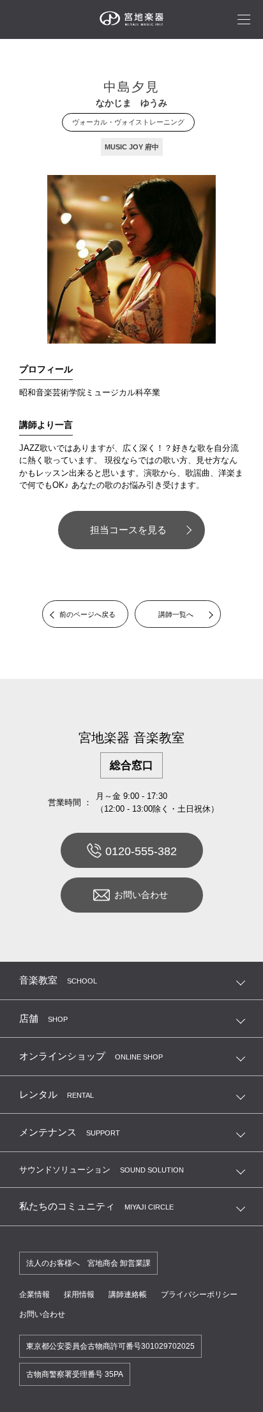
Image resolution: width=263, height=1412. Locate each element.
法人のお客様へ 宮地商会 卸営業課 (88, 1263)
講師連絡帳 (128, 1294)
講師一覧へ (175, 614)
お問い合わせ (141, 895)
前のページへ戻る (87, 614)
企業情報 (34, 1294)
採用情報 (79, 1294)
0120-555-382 (141, 851)
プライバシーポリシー (199, 1294)
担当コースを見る (128, 529)
